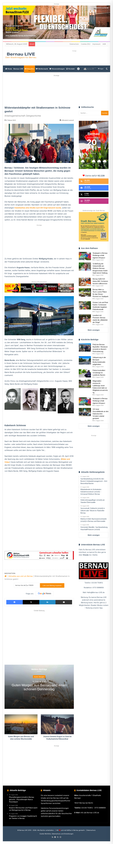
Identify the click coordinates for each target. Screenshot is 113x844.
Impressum (96, 44)
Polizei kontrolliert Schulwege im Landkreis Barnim (99, 372)
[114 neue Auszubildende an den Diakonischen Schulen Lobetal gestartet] (85, 412)
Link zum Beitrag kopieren (52, 585)
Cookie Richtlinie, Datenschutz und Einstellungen (56, 834)
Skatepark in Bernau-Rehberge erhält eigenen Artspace (100, 255)
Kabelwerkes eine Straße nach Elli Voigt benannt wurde (38, 208)
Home (9, 69)
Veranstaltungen (58, 69)
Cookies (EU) (85, 44)
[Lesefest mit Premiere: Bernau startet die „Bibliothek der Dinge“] (85, 318)
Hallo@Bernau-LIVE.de (96, 592)
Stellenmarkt (43, 69)
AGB (104, 44)
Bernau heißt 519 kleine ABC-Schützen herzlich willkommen (100, 281)
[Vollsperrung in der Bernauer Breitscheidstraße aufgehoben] (85, 360)
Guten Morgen (39, 676)
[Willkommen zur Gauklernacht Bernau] (56, 89)
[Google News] (45, 593)
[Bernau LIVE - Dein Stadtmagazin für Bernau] (21, 55)
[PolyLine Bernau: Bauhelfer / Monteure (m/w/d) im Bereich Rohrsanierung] (85, 347)
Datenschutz (74, 44)
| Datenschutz (91, 830)
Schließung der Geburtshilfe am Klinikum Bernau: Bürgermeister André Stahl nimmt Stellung (100, 268)
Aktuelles (30, 69)
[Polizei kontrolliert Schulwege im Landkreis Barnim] (85, 373)
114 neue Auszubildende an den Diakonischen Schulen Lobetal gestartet (100, 413)
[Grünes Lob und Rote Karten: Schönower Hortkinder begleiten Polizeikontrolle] (85, 305)
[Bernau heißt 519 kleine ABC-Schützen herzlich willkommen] (85, 282)
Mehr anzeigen (94, 330)
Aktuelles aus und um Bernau (21, 576)
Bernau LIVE (18, 69)
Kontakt (71, 69)
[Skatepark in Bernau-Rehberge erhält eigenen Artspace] (85, 256)
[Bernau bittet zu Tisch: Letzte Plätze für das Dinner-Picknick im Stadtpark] (85, 292)
